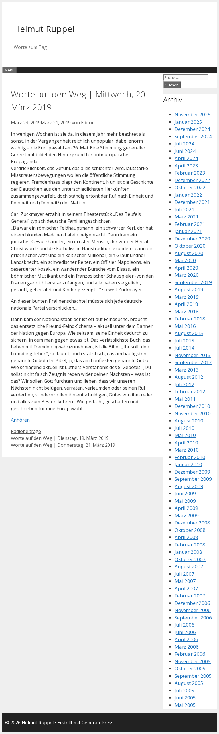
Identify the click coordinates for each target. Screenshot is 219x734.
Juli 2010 (184, 428)
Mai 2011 (185, 399)
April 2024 (186, 158)
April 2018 (186, 304)
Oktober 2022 (190, 187)
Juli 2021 (184, 209)
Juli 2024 (184, 143)
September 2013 (193, 362)
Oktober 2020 (190, 245)
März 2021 (187, 216)
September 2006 (193, 617)
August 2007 (189, 566)
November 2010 (193, 413)
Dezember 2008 (192, 522)
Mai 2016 (185, 326)
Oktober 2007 (190, 559)
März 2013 (187, 369)
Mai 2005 (185, 705)
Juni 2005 (185, 697)
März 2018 (187, 311)
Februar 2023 (190, 172)
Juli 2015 (184, 340)
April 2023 (186, 165)
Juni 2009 (185, 493)
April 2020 (186, 267)
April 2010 (186, 442)
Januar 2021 (188, 231)
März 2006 (187, 646)
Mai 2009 (185, 501)
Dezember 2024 (192, 129)
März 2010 (187, 449)
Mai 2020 (185, 260)
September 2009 (193, 479)
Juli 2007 (184, 574)
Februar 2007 (190, 595)
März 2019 (187, 297)
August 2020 (189, 253)
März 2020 (187, 275)
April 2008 (186, 537)
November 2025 (193, 114)
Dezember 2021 (192, 202)
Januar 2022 (188, 195)
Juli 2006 (184, 624)
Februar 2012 (190, 391)
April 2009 (186, 508)
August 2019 (189, 289)
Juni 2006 (185, 632)
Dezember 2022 (192, 180)
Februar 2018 (190, 318)
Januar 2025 (188, 122)
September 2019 (193, 282)
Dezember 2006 (192, 603)
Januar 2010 (188, 464)
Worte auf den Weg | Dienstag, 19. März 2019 (60, 438)
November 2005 (193, 661)
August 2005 (189, 683)
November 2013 (193, 355)
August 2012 (189, 377)
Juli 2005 (184, 690)
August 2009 (189, 486)
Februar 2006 (190, 654)
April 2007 (186, 588)
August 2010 (189, 420)
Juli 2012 (184, 384)
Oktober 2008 (190, 530)
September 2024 (193, 136)
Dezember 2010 (192, 406)
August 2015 (189, 333)
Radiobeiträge (26, 431)
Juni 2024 (185, 151)
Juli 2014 (184, 347)
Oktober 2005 (190, 668)
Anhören (20, 420)
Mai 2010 (185, 435)
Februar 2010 (190, 457)
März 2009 (187, 515)
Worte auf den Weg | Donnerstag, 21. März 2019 (63, 445)
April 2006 (186, 639)
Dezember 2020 (192, 238)
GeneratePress (97, 722)
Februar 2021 (190, 224)
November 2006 (193, 610)
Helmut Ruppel (44, 29)
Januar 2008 (188, 551)
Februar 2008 (190, 544)
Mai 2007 (185, 581)
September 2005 (193, 676)
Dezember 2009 (192, 471)
